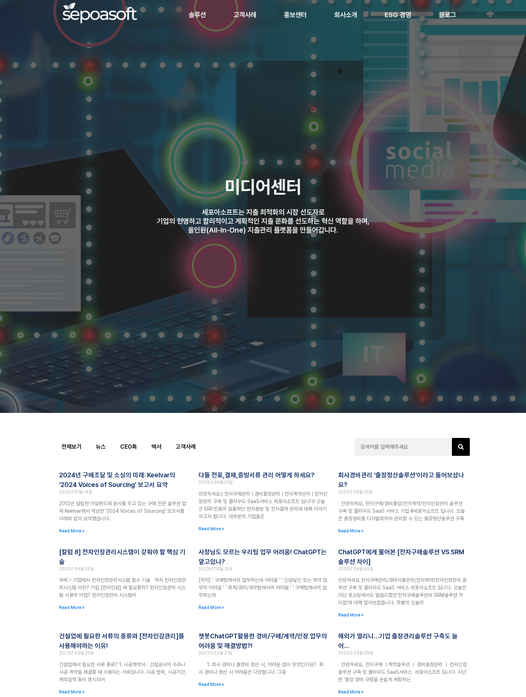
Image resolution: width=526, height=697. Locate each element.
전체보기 (72, 446)
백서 (156, 446)
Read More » (71, 530)
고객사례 (186, 446)
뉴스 (101, 446)
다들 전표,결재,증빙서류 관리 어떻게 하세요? (257, 475)
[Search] (461, 447)
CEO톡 (128, 446)
